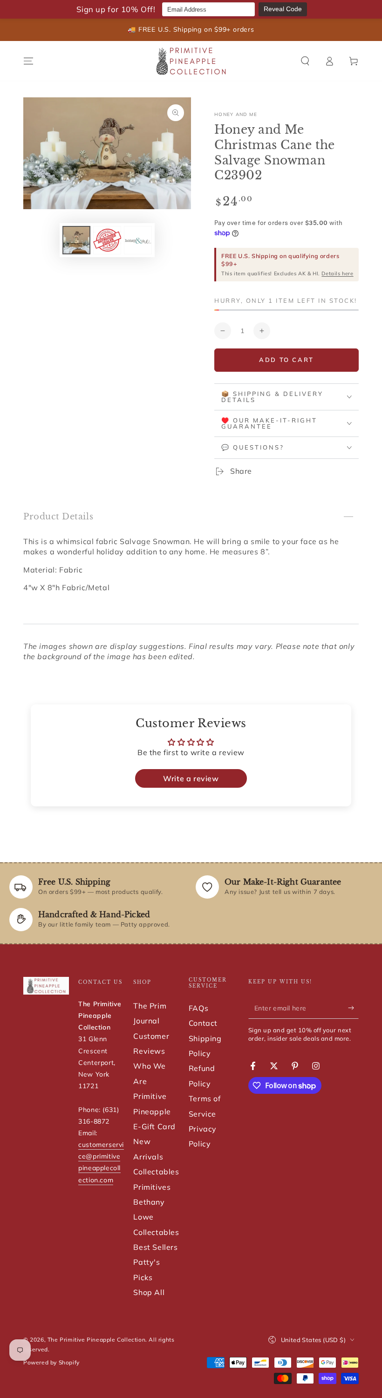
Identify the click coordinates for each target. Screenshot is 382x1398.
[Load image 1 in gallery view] (76, 240)
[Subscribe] (353, 1008)
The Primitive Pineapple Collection (96, 1339)
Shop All (148, 1292)
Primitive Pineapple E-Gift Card (154, 1111)
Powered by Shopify (51, 1362)
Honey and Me (236, 114)
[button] (305, 61)
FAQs (198, 1008)
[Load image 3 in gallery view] (138, 240)
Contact (203, 1023)
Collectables (156, 1171)
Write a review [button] (190, 778)
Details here (337, 273)
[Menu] (28, 61)
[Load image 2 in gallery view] (107, 240)
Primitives (152, 1187)
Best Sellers (155, 1247)
